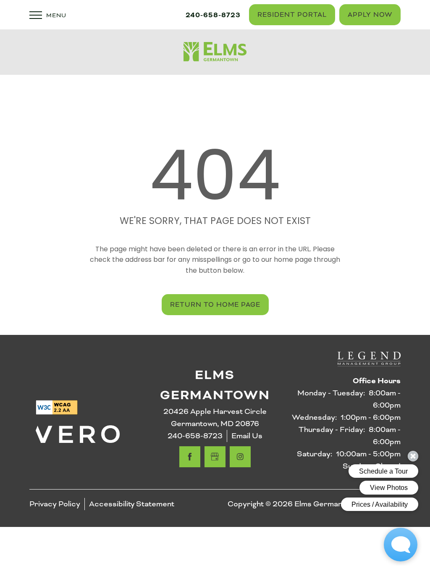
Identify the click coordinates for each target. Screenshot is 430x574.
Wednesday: (314, 417)
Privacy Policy (54, 504)
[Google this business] (215, 456)
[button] (292, 14)
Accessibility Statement (131, 504)
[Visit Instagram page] (240, 456)
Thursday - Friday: (332, 429)
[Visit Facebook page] (189, 456)
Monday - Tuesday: (331, 393)
